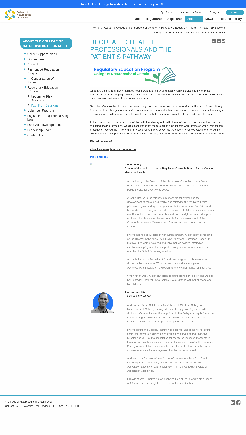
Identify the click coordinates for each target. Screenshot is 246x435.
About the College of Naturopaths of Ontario (130, 27)
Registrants (154, 19)
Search (169, 12)
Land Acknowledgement (44, 125)
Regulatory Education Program (179, 27)
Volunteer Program (41, 110)
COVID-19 (63, 406)
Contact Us (35, 135)
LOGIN (235, 12)
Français (214, 12)
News (209, 19)
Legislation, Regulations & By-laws (48, 117)
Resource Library (229, 19)
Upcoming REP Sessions (41, 98)
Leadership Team (39, 130)
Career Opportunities (42, 54)
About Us (193, 19)
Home (96, 27)
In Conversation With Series (42, 80)
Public (136, 19)
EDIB (78, 406)
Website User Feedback (37, 406)
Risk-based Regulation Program (43, 71)
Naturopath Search (192, 12)
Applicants (174, 19)
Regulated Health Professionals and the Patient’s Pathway (190, 32)
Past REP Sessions (214, 27)
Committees (36, 59)
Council (33, 64)
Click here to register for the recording (113, 149)
